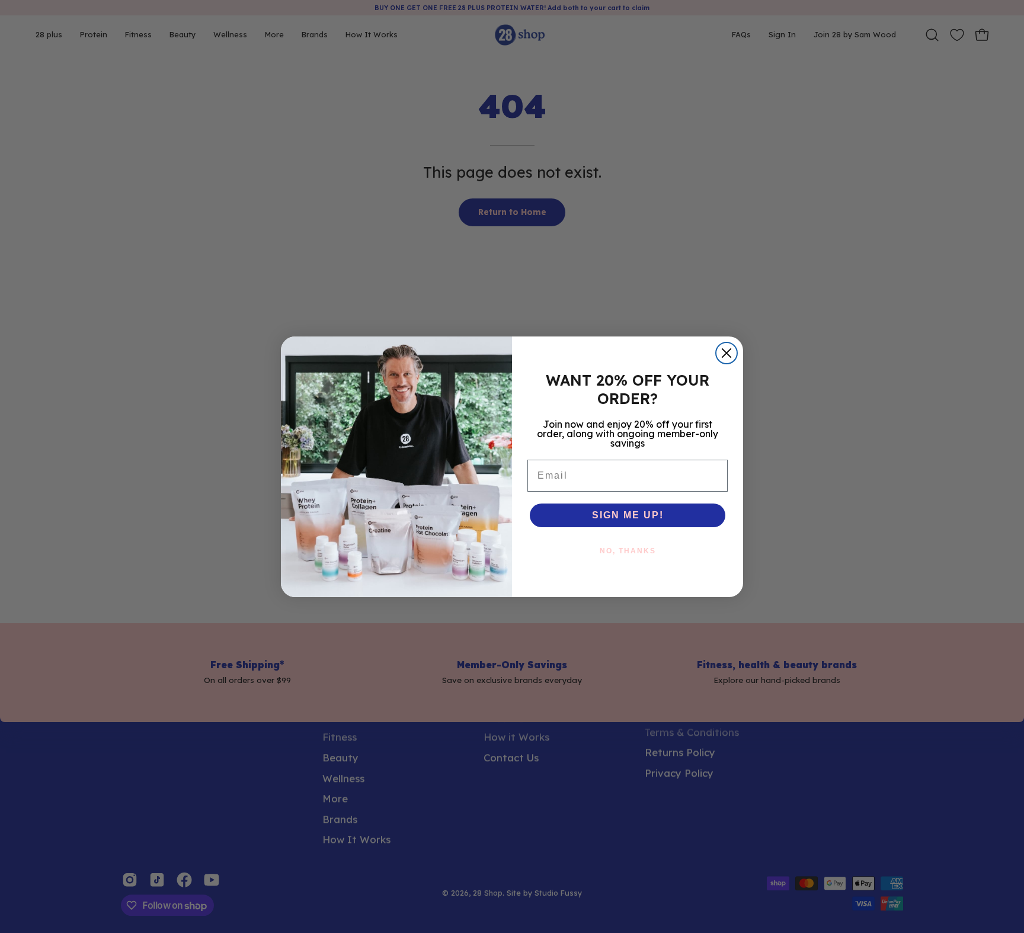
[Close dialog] (726, 353)
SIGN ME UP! (628, 515)
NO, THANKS (628, 551)
